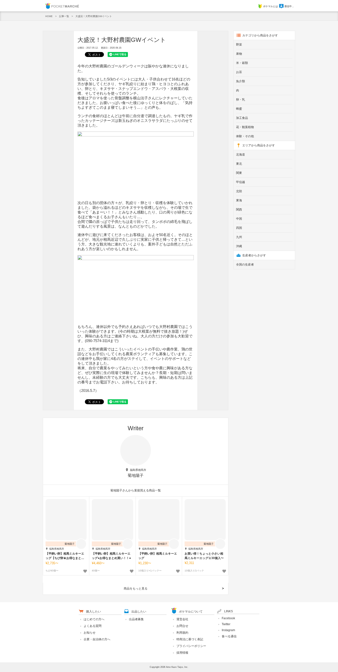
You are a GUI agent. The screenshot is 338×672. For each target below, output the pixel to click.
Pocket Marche (62, 6)
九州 (239, 237)
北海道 (240, 154)
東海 (239, 200)
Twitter (226, 624)
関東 (239, 173)
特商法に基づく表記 (189, 639)
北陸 (239, 191)
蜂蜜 (239, 108)
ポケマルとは (270, 6)
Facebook (228, 618)
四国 (239, 228)
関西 (239, 209)
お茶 (239, 72)
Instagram (228, 630)
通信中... (289, 6)
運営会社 (182, 619)
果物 (239, 53)
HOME (49, 16)
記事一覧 (64, 16)
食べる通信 (229, 636)
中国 (239, 218)
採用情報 (182, 652)
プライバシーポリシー (191, 646)
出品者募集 (136, 619)
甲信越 (240, 182)
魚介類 (240, 81)
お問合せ (182, 626)
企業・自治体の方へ (97, 639)
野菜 (239, 44)
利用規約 (182, 632)
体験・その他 (245, 136)
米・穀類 (242, 63)
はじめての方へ (94, 619)
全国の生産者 (245, 264)
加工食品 (242, 118)
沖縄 (239, 246)
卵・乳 (240, 99)
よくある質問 (92, 626)
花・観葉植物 (245, 127)
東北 (239, 163)
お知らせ (90, 632)
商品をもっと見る (135, 588)
